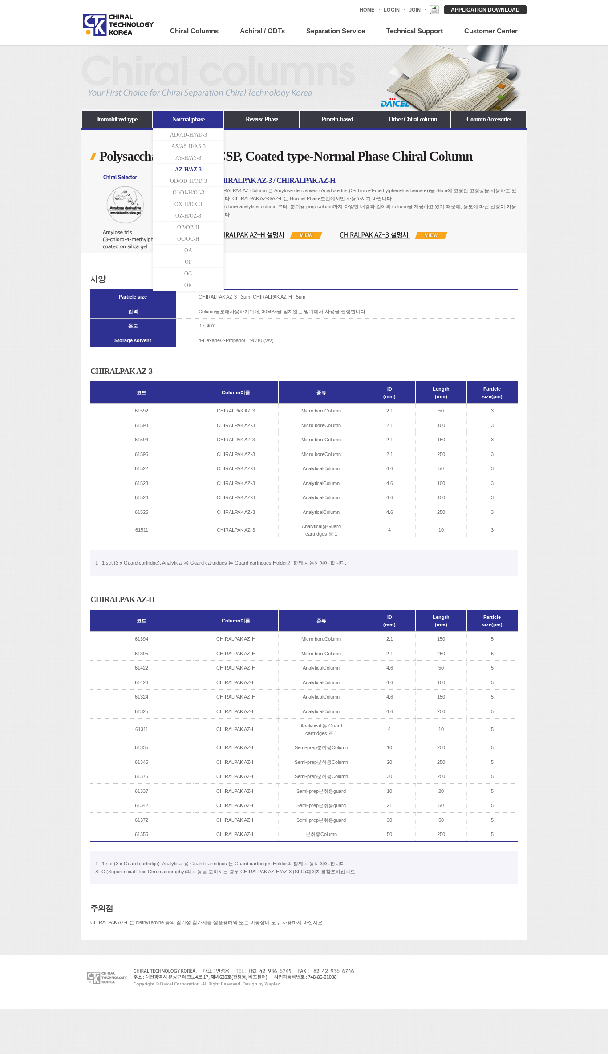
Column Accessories (488, 119)
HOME (367, 9)
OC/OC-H (188, 239)
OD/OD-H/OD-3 (188, 181)
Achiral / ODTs (262, 31)
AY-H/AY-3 (188, 158)
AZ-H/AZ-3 (188, 169)
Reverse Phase (262, 119)
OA (188, 250)
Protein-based (337, 119)
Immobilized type (117, 119)
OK (188, 285)
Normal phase (188, 119)
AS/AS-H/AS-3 (188, 146)
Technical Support (414, 31)
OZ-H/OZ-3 (188, 216)
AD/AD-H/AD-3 (188, 135)
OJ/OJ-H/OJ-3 (188, 193)
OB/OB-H (188, 227)
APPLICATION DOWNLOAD (485, 10)
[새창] (434, 9)
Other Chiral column (413, 119)
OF (188, 262)
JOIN (415, 9)
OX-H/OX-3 (188, 204)
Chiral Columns (194, 31)
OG (188, 274)
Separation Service (335, 31)
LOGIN (392, 9)
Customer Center (491, 31)
